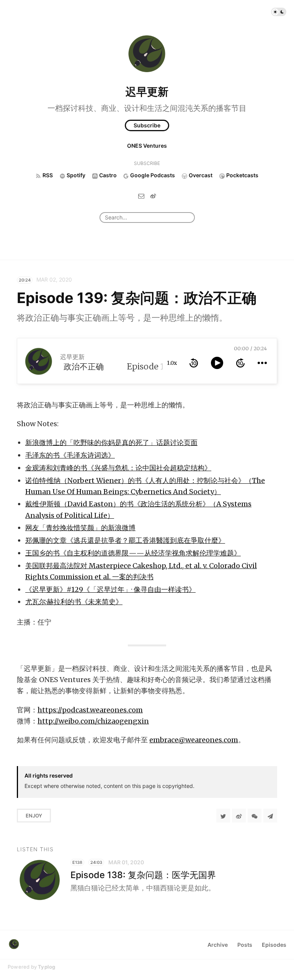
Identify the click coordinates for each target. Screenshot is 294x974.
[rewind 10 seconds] (193, 362)
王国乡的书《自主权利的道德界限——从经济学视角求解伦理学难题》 (133, 553)
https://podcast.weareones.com (90, 709)
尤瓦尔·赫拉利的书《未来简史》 (73, 601)
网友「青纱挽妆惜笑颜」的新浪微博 (80, 527)
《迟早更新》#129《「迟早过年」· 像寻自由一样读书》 (110, 589)
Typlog (46, 967)
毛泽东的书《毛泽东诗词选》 (70, 455)
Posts (244, 944)
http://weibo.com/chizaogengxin (93, 721)
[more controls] (262, 362)
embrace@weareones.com (193, 739)
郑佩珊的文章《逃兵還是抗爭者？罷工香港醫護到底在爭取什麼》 (125, 540)
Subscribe (147, 125)
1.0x (172, 362)
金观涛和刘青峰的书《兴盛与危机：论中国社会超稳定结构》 (118, 467)
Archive (217, 944)
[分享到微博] (239, 815)
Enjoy (34, 815)
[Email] (141, 195)
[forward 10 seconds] (240, 362)
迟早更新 (147, 91)
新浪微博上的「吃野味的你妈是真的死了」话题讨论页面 (111, 442)
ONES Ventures (147, 145)
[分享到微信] (254, 815)
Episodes (274, 944)
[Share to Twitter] (223, 815)
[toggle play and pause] (217, 363)
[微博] (153, 195)
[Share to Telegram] (270, 815)
